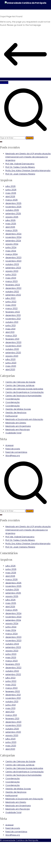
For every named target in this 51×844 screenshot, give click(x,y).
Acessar (9, 445)
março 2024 (11, 254)
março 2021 (11, 335)
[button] (1, 141)
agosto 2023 (11, 271)
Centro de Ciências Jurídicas (19, 385)
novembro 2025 (13, 206)
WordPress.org (12, 455)
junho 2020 (10, 362)
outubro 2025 (12, 210)
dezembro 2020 (13, 342)
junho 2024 (10, 247)
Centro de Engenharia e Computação (24, 392)
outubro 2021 (11, 322)
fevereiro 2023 (12, 284)
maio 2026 (10, 193)
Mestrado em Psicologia (17, 429)
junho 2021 (10, 325)
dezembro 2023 (13, 257)
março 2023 (11, 281)
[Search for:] (25, 111)
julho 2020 (10, 359)
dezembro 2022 (13, 288)
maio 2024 (10, 250)
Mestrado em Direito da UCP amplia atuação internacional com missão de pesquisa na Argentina (28, 157)
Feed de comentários (16, 452)
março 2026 (11, 199)
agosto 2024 (11, 244)
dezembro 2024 (13, 233)
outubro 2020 (12, 349)
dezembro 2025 (13, 203)
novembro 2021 (13, 318)
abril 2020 (10, 369)
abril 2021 (9, 332)
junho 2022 (10, 301)
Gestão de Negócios (15, 412)
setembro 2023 (13, 267)
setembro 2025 (13, 213)
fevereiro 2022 (12, 311)
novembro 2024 (13, 237)
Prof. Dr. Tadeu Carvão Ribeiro (20, 167)
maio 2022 (10, 305)
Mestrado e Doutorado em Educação (24, 419)
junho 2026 (10, 189)
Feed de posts (12, 448)
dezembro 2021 (13, 315)
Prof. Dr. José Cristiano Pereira (20, 173)
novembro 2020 (13, 345)
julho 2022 (10, 298)
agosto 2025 (11, 216)
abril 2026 (10, 196)
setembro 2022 (13, 294)
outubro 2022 (12, 291)
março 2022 (11, 308)
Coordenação (12, 398)
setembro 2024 (13, 240)
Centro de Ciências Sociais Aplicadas (24, 388)
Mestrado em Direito (15, 422)
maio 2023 (10, 277)
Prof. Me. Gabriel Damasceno (19, 163)
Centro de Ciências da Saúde (20, 382)
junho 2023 (10, 274)
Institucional (11, 415)
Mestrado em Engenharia (18, 426)
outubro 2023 (12, 264)
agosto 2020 (11, 356)
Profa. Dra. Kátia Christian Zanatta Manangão (27, 170)
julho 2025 (10, 220)
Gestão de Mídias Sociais (18, 409)
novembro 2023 (13, 260)
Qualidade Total (13, 432)
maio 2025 (10, 223)
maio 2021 (10, 328)
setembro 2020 (13, 352)
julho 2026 (10, 186)
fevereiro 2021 (12, 338)
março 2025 (11, 230)
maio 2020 (10, 366)
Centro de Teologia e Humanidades (23, 395)
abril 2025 (10, 227)
